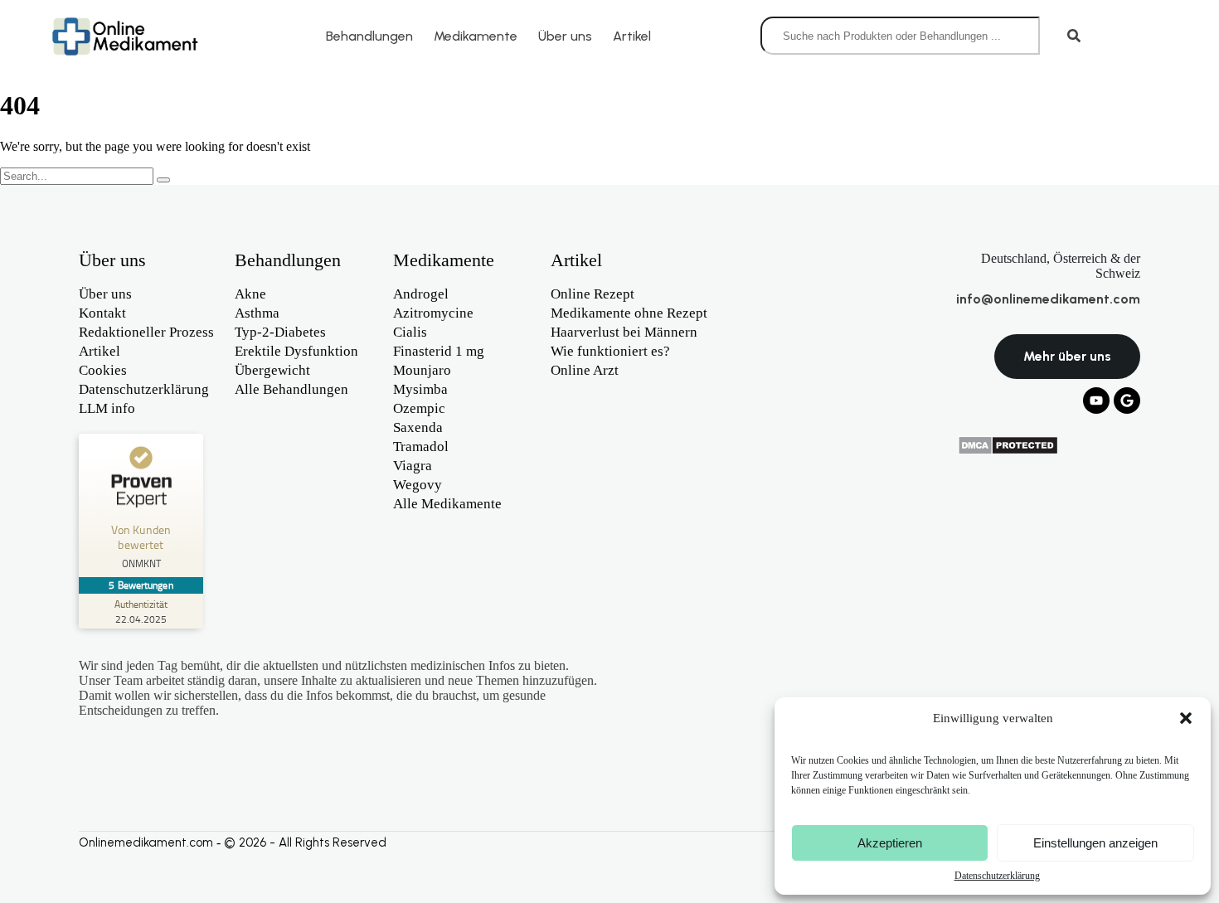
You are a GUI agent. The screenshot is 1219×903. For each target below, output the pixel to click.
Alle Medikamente (447, 504)
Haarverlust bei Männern (624, 332)
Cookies (103, 370)
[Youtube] (1096, 400)
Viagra (412, 465)
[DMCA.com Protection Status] (1008, 451)
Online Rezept (592, 294)
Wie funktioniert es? (610, 351)
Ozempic (419, 408)
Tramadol (421, 446)
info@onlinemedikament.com (1048, 299)
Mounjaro (422, 370)
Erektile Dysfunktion (296, 351)
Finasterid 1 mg (438, 351)
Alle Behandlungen (291, 389)
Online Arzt (585, 370)
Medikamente (475, 36)
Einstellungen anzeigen (1095, 843)
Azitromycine (433, 313)
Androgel (421, 294)
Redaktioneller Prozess (146, 332)
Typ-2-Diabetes (280, 332)
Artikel (632, 36)
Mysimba (420, 389)
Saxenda (418, 427)
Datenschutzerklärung (997, 875)
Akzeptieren (889, 843)
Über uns (565, 36)
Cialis (410, 332)
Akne (250, 294)
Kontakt (102, 313)
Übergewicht (272, 370)
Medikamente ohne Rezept (629, 313)
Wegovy (417, 485)
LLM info (107, 408)
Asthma (257, 313)
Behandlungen (369, 36)
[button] (1186, 718)
